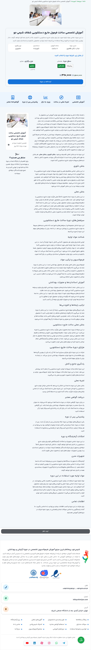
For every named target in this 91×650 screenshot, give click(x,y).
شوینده (73, 1)
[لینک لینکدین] (34, 643)
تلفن (86, 585)
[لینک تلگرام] (63, 643)
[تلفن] (6, 587)
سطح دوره (67, 61)
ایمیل (86, 596)
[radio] (69, 66)
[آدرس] (6, 609)
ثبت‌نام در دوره (45, 81)
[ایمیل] (6, 598)
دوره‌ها (79, 1)
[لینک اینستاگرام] (49, 643)
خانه (84, 1)
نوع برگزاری (29, 61)
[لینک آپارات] (42, 643)
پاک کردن (32, 69)
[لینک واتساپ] (56, 643)
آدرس (86, 607)
